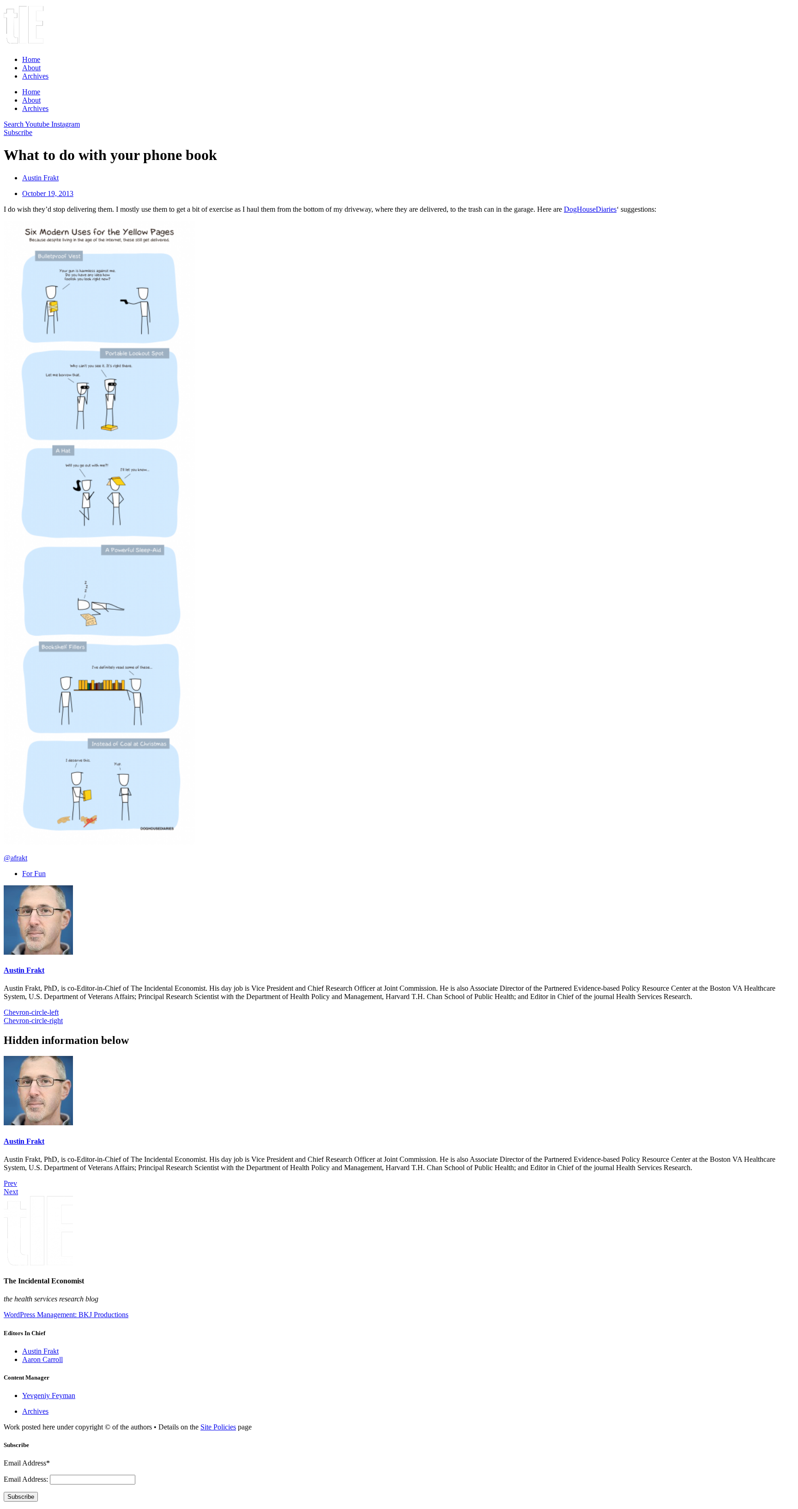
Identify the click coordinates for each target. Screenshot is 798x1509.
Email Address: (27, 1479)
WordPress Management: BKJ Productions (66, 1315)
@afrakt (15, 858)
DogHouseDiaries (590, 209)
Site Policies (218, 1427)
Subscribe (20, 1496)
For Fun (34, 873)
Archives (35, 76)
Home (31, 59)
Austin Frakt (24, 970)
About (31, 68)
